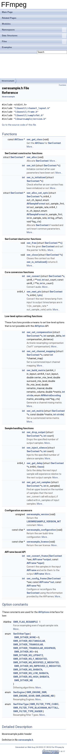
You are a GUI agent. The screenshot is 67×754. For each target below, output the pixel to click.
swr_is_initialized (36, 177)
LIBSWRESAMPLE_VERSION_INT (44, 521)
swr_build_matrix (36, 370)
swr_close (32, 255)
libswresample (8, 81)
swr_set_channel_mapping (41, 351)
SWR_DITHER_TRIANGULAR (28, 644)
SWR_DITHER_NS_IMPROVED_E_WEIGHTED (37, 666)
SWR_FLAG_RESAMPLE (25, 622)
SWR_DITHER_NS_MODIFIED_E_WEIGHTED (36, 662)
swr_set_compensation (39, 332)
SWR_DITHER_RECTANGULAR (29, 641)
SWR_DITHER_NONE (25, 637)
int (23, 165)
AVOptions (44, 612)
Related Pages (9, 18)
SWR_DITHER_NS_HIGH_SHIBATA (31, 676)
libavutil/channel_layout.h (32, 108)
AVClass (18, 139)
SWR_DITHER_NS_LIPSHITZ (28, 655)
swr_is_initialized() (37, 262)
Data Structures (9, 35)
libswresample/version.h (30, 119)
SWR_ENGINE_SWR (36, 692)
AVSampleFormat (36, 203)
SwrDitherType (21, 633)
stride (30, 395)
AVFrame (37, 559)
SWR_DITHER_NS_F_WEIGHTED (30, 659)
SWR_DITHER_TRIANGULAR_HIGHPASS (34, 648)
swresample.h (25, 740)
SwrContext (54, 143)
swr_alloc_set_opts (37, 193)
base (40, 466)
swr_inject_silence (37, 447)
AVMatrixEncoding (51, 395)
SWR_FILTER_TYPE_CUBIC (44, 704)
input (40, 563)
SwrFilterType (20, 704)
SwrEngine (19, 692)
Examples (7, 47)
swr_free (31, 243)
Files (4, 41)
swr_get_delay (34, 463)
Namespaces (8, 30)
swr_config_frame (37, 578)
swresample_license (38, 541)
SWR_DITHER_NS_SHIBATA (27, 669)
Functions (62, 85)
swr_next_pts (34, 291)
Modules (6, 24)
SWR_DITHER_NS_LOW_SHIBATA (30, 673)
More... (30, 146)
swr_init (31, 165)
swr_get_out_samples (39, 482)
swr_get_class (34, 139)
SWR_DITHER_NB (23, 680)
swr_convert (33, 276)
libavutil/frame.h (26, 111)
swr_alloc (32, 157)
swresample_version (38, 514)
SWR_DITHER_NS (23, 651)
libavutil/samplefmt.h (28, 115)
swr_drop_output (36, 432)
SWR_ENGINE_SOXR (23, 696)
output (47, 559)
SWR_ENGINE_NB (44, 696)
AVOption (39, 326)
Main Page (7, 12)
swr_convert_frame (37, 556)
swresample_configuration (41, 530)
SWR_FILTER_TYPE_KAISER (27, 711)
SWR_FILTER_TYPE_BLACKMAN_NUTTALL (36, 707)
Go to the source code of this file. (19, 124)
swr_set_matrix (35, 411)
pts (40, 295)
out (39, 279)
